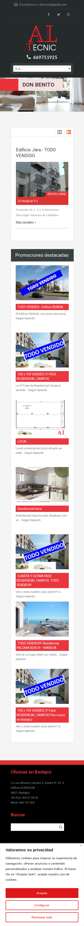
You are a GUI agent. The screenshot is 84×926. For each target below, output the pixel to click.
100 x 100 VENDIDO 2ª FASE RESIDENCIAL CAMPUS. (36, 376)
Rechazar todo (42, 917)
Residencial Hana (29, 509)
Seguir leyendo (25, 318)
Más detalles (25, 222)
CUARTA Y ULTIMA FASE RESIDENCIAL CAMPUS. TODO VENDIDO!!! (38, 580)
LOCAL (22, 441)
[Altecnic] (42, 38)
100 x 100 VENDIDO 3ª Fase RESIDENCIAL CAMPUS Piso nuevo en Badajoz (41, 715)
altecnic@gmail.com (53, 4)
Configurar (42, 905)
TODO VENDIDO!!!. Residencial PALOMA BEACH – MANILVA (38, 645)
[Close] (81, 845)
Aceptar (42, 893)
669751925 (45, 57)
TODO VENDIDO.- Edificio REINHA (40, 307)
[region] (42, 884)
